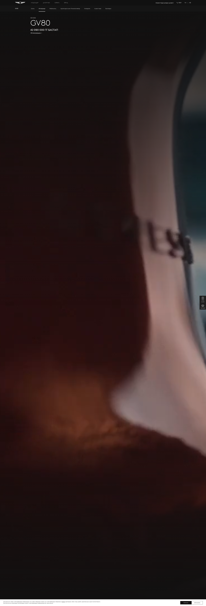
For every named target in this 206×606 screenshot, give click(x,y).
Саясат (63, 601)
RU (185, 2)
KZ (190, 2)
